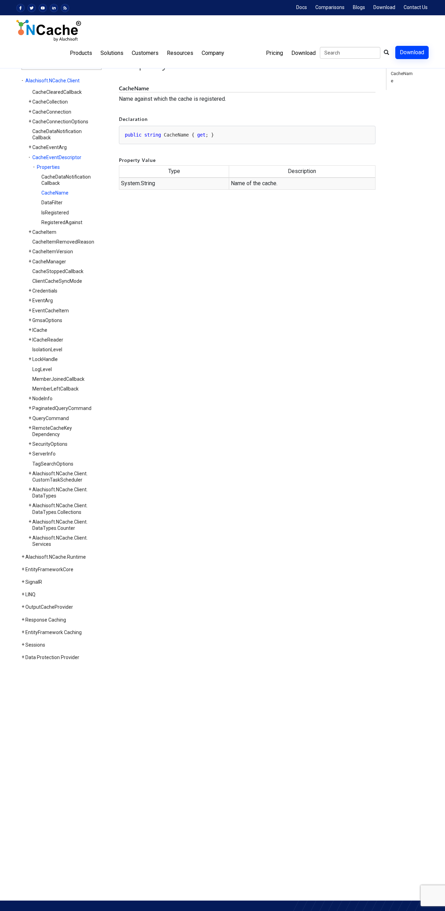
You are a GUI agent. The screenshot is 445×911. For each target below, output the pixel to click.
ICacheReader (47, 340)
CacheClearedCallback (57, 92)
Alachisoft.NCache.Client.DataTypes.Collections (60, 509)
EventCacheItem (50, 310)
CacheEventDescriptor (56, 157)
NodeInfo (42, 398)
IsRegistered (55, 212)
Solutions (111, 53)
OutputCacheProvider (49, 607)
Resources (180, 53)
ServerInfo (44, 454)
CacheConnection (51, 112)
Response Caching (45, 620)
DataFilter (52, 202)
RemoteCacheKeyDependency (52, 431)
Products (81, 53)
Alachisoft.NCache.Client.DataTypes (60, 493)
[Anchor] (116, 88)
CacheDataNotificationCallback (57, 134)
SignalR (33, 582)
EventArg (42, 300)
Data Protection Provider (52, 657)
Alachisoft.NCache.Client (52, 80)
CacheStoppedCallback (57, 271)
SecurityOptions (49, 444)
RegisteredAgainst (61, 222)
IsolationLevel (47, 349)
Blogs (359, 7)
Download (384, 7)
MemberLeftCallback (55, 389)
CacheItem (44, 232)
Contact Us (416, 7)
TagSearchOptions (52, 464)
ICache (39, 330)
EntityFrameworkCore (49, 569)
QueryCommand (50, 418)
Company (213, 53)
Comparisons (330, 7)
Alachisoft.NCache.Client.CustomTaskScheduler (60, 477)
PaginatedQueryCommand (61, 408)
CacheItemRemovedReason (63, 242)
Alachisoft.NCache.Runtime (55, 557)
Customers (145, 53)
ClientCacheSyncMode (57, 281)
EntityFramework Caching (53, 632)
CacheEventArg (49, 147)
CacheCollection (50, 102)
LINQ (30, 594)
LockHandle (45, 359)
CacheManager (49, 261)
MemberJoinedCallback (58, 379)
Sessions (35, 645)
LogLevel (42, 369)
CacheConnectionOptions (60, 121)
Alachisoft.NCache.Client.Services (60, 541)
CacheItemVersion (52, 251)
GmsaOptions (47, 320)
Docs (301, 7)
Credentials (44, 291)
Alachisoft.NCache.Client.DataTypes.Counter (60, 525)
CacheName (54, 193)
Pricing (274, 53)
